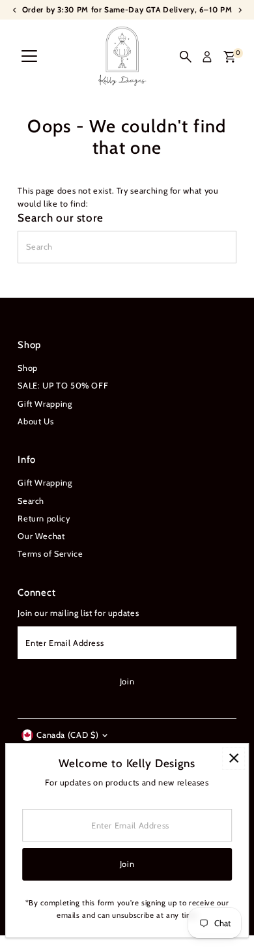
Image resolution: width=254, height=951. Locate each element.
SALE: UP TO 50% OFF (63, 385)
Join (127, 681)
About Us (35, 421)
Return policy (44, 518)
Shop (28, 368)
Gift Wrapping (45, 404)
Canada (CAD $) (67, 735)
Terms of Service (50, 554)
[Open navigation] (29, 56)
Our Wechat (41, 536)
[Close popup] (233, 758)
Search (31, 501)
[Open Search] (185, 57)
